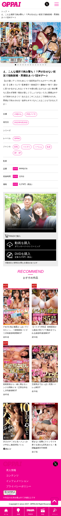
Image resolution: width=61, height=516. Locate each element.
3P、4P (17, 153)
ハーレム (38, 147)
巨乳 (16, 147)
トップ (4, 11)
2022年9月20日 (21, 122)
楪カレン (7, 449)
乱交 (49, 147)
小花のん (18, 114)
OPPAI (17, 138)
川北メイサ (31, 114)
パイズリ (26, 147)
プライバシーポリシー (18, 486)
